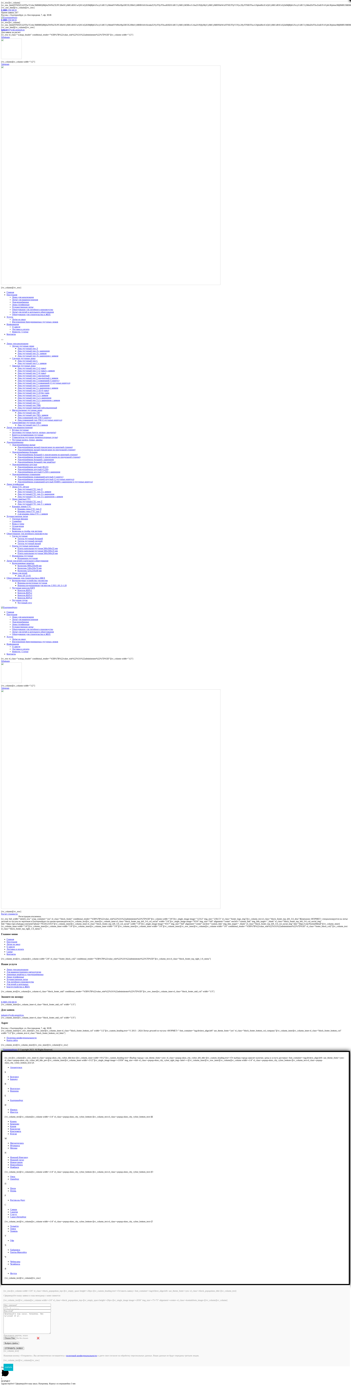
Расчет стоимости (9, 914)
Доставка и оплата (20, 329)
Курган (13, 1134)
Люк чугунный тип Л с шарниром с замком (38, 356)
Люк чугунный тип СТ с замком (33, 425)
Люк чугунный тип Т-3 (28, 403)
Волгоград (15, 1088)
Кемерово (14, 1124)
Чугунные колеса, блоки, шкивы (27, 440)
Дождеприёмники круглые (24, 464)
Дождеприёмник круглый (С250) (33, 469)
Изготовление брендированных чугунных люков (35, 322)
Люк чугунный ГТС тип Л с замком (34, 491)
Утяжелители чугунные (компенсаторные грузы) (35, 437)
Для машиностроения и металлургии (24, 972)
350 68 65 (9, 10)
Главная (10, 292)
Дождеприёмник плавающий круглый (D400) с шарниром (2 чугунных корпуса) (55, 482)
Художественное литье (22, 307)
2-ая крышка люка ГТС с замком (33, 514)
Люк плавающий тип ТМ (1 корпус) (34, 417)
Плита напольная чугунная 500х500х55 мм (38, 548)
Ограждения (18, 526)
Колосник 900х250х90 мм (30, 566)
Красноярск (15, 1131)
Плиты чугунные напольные (25, 546)
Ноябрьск (14, 1167)
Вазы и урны (18, 524)
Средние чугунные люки (24, 358)
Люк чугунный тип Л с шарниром (34, 351)
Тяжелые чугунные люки (24, 366)
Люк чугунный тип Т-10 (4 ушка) (33, 390)
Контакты (11, 334)
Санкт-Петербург (18, 1217)
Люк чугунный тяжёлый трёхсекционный (37, 408)
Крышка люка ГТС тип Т (29, 511)
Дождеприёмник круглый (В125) (33, 467)
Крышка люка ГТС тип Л (29, 509)
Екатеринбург (16, 1100)
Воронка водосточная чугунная (32, 583)
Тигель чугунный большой (30, 538)
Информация (13, 324)
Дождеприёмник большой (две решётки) (37, 462)
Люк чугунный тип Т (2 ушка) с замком (36, 371)
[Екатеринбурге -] (9, 17)
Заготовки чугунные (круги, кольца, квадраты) (34, 432)
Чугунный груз (25, 603)
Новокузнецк (16, 1162)
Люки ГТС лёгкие (20, 487)
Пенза (13, 1188)
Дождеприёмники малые (23, 445)
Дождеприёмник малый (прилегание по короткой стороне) (45, 447)
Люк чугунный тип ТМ (29, 412)
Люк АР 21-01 (24, 575)
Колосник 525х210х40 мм (30, 570)
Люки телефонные (20, 304)
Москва (13, 1148)
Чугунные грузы (20, 600)
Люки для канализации (23, 297)
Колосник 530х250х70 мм (30, 568)
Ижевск (13, 1109)
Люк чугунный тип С (28, 361)
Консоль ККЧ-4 (25, 598)
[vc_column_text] (120, 1325)
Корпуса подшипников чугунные (27, 435)
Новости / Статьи (20, 332)
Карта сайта (12, 1040)
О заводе (16, 327)
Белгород (14, 1077)
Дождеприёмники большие (25, 452)
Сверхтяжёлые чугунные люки (26, 422)
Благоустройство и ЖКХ (18, 987)
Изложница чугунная (28, 558)
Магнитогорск (17, 1143)
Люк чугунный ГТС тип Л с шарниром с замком (40, 496)
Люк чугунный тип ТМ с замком (33, 415)
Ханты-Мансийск (18, 1252)
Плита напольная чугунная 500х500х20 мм (38, 553)
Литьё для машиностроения (25, 300)
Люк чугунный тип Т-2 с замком (33, 395)
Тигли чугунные (20, 536)
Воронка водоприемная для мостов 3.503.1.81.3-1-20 (42, 585)
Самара (13, 1209)
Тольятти (14, 1226)
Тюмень (14, 1231)
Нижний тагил (17, 1160)
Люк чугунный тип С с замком (32, 363)
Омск (12, 1176)
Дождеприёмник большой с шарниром (36, 459)
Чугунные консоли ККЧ (23, 588)
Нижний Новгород (19, 1157)
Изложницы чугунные (22, 556)
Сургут (13, 1214)
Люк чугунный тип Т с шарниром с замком (38, 388)
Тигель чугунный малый (29, 543)
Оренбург (14, 1179)
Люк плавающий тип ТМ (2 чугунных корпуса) (40, 420)
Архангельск (16, 1067)
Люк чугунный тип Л (28, 348)
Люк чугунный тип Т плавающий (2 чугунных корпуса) (44, 383)
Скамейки (17, 521)
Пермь (13, 1191)
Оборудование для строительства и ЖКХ (31, 314)
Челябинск (15, 1264)
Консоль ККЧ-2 (25, 593)
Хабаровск (15, 1250)
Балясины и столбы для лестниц (27, 531)
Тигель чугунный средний (30, 541)
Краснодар (15, 1129)
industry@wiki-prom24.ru (12, 1015)
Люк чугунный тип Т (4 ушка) (32, 373)
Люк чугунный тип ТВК (29, 405)
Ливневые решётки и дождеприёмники (25, 974)
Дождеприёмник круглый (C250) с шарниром (39, 472)
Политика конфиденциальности (22, 1038)
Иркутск (14, 1112)
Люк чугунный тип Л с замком (32, 353)
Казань (13, 1121)
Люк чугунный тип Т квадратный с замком (38, 378)
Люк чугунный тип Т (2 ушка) (32, 368)
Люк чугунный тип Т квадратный (33, 375)
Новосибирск (16, 1165)
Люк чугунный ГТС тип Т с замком (34, 504)
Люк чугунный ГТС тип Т (30, 501)
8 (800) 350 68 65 (9, 1002)
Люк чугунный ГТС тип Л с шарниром (36, 494)
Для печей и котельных (17, 984)
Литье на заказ (19, 319)
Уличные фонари (20, 519)
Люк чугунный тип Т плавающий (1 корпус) (38, 380)
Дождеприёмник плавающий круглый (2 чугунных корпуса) (46, 479)
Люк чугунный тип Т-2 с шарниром (34, 398)
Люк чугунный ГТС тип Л (30, 489)
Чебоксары (15, 1261)
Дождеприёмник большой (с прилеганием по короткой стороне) (48, 454)
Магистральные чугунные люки (27, 410)
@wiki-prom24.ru (13, 30)
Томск (13, 1228)
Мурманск (15, 1145)
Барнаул (14, 1079)
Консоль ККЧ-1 (25, 590)
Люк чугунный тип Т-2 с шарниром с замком (39, 400)
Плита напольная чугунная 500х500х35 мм (38, 551)
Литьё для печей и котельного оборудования (33, 312)
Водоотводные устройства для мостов (30, 580)
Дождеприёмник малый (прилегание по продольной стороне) (46, 450)
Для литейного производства (20, 982)
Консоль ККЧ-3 (25, 595)
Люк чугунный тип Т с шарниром (33, 385)
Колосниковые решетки (23, 563)
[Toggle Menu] (2, 339)
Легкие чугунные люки (23, 346)
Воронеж (14, 1091)
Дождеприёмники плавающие (26, 474)
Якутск (13, 1273)
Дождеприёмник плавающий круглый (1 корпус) (40, 477)
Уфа (12, 1240)
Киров (13, 1126)
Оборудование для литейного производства (32, 309)
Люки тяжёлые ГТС (21, 499)
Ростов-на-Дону (17, 1200)
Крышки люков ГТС (21, 506)
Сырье (10, 952)
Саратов (14, 1212)
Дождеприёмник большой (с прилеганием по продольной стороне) (49, 457)
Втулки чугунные (20, 430)
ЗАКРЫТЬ (8, 1367)
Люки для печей (19, 573)
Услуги (10, 317)
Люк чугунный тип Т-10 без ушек (33, 393)
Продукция (12, 295)
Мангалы (16, 528)
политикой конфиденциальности (81, 1355)
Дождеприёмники (20, 302)
